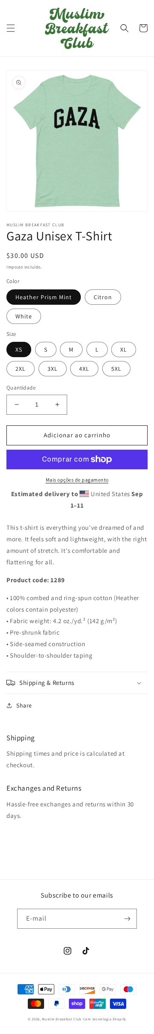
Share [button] (24, 705)
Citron (103, 297)
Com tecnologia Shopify (104, 1019)
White (23, 316)
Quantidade (21, 387)
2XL (20, 369)
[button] (10, 28)
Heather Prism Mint (43, 297)
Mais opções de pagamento (77, 480)
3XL (52, 369)
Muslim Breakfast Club (62, 1019)
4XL (84, 369)
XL (123, 349)
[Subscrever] (127, 919)
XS (18, 349)
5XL (116, 369)
